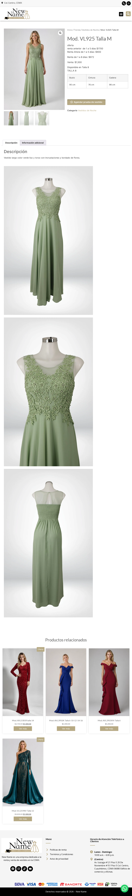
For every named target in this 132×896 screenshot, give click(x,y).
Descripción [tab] (11, 142)
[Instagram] (18, 868)
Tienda (77, 30)
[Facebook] (12, 868)
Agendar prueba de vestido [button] (88, 102)
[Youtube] (30, 868)
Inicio (69, 30)
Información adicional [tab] (33, 142)
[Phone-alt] (124, 3)
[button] (121, 14)
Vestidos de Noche (90, 30)
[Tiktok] (24, 868)
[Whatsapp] (129, 3)
